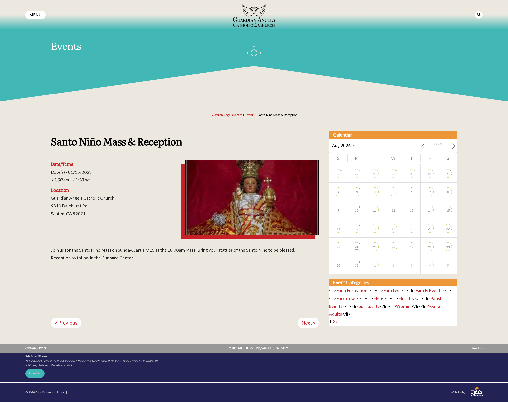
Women (404, 306)
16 (338, 228)
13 (411, 210)
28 (375, 174)
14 (430, 210)
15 (448, 210)
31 (430, 174)
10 (356, 210)
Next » (308, 323)
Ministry (406, 298)
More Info (35, 373)
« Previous (66, 323)
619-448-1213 (35, 348)
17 (356, 228)
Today (438, 143)
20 (411, 228)
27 (356, 174)
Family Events (429, 290)
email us (477, 348)
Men (377, 298)
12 (393, 210)
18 (375, 228)
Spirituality (369, 306)
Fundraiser (346, 298)
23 (338, 247)
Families (391, 290)
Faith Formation (351, 290)
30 (411, 174)
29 (393, 174)
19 (393, 228)
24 (356, 247)
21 (430, 228)
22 (448, 228)
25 (375, 247)
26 (338, 174)
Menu (35, 15)
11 (375, 210)
